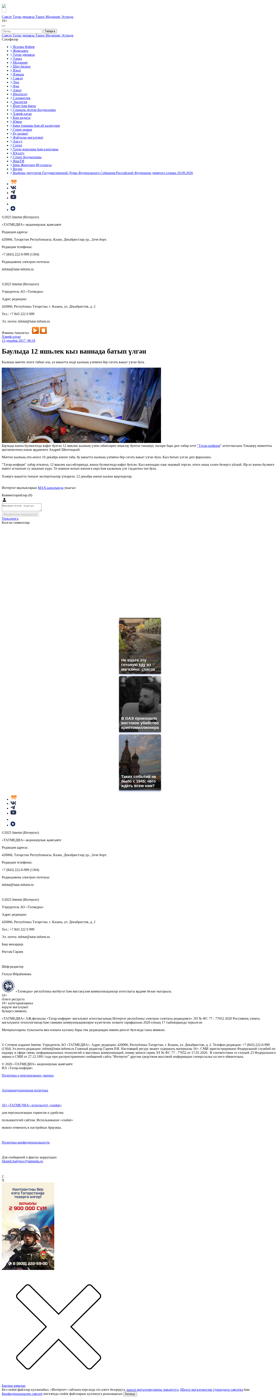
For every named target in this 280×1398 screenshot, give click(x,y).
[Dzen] (12, 210)
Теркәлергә (10, 518)
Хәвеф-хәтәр (11, 336)
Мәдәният (53, 17)
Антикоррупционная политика (25, 1090)
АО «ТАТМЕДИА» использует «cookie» (32, 1105)
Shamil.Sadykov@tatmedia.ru (22, 1161)
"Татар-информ (208, 446)
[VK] (13, 188)
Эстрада (67, 17)
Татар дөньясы (24, 17)
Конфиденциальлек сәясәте (22, 1394)
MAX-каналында (50, 488)
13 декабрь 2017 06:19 (18, 340)
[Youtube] (13, 198)
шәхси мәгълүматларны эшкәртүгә (152, 1389)
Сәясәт (7, 17)
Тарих (40, 17)
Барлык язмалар (13, 1385)
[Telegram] (12, 193)
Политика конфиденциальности (26, 1142)
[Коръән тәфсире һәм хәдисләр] (13, 184)
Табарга (50, 31)
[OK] (13, 204)
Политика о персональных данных (28, 1075)
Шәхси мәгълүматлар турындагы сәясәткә (211, 1389)
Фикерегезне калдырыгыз (20, 514)
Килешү (130, 1394)
